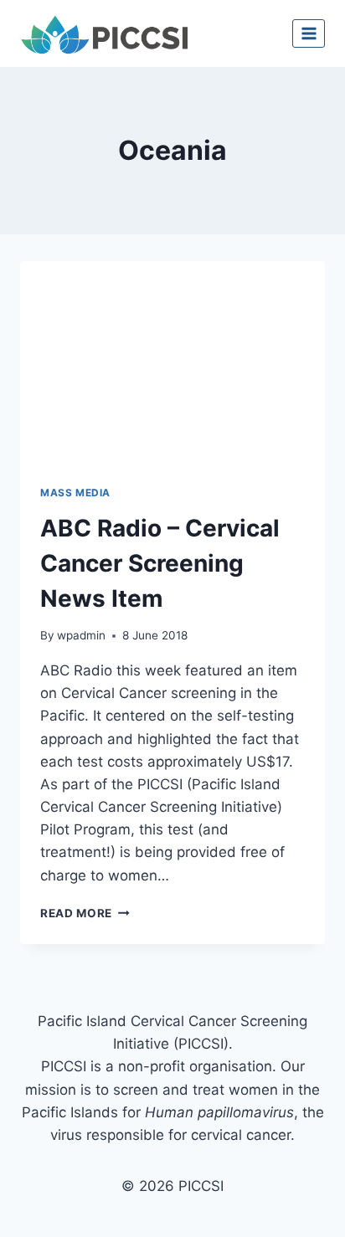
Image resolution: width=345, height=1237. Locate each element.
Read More (85, 913)
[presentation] (172, 363)
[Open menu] (308, 33)
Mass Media (75, 492)
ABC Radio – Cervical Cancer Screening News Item (160, 563)
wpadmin (81, 635)
